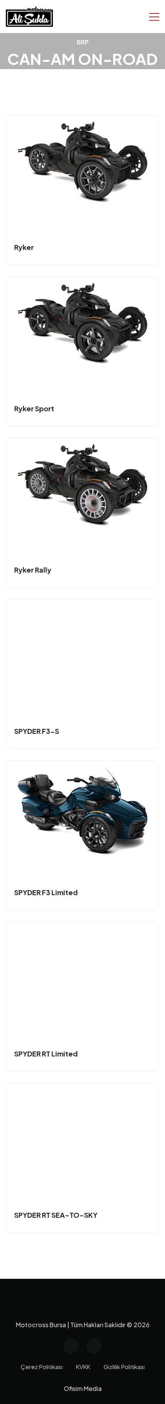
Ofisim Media (83, 1388)
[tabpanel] (82, 674)
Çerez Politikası (42, 1366)
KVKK (83, 1366)
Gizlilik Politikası (124, 1366)
